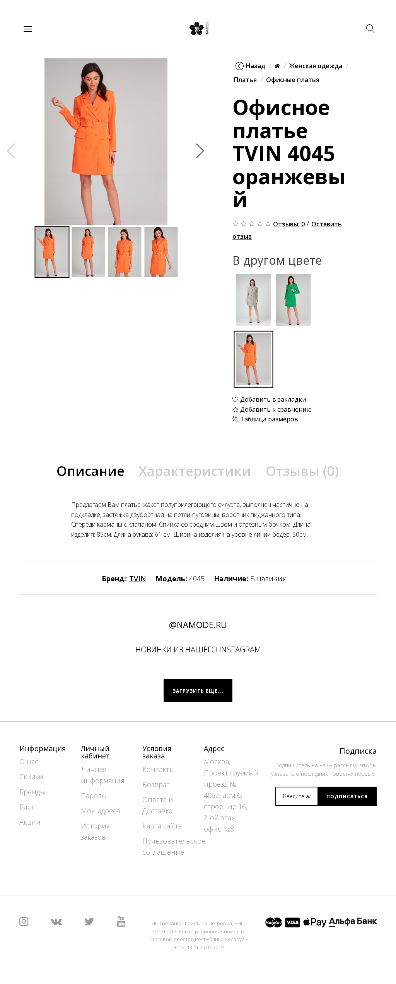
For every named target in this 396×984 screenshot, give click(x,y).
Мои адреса (100, 810)
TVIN (137, 578)
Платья (245, 79)
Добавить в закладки (272, 399)
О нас (28, 761)
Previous (11, 150)
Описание (90, 471)
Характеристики (195, 471)
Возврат (156, 784)
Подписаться (347, 796)
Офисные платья (292, 79)
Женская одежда (315, 66)
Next (200, 150)
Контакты (158, 769)
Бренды (32, 791)
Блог (27, 806)
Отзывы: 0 (289, 224)
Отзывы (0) (302, 471)
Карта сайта (162, 825)
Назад (255, 66)
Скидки (31, 776)
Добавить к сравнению (275, 409)
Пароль (93, 795)
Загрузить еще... (198, 691)
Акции (30, 822)
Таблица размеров (268, 419)
